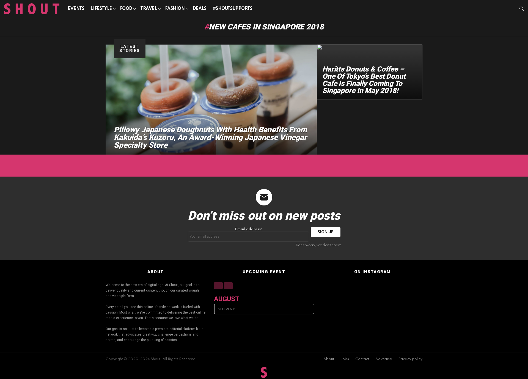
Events (76, 9)
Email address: (248, 229)
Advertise (383, 359)
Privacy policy (410, 359)
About (328, 359)
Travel (148, 9)
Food (126, 9)
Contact (362, 359)
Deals (200, 9)
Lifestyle (101, 9)
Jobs (344, 359)
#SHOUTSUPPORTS (232, 9)
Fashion (175, 9)
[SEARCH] (521, 8)
